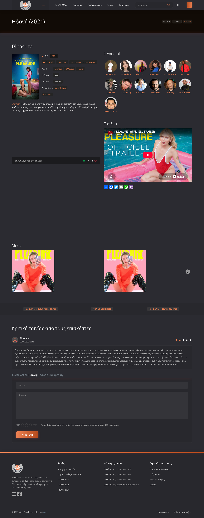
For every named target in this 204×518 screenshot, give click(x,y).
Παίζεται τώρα (156, 474)
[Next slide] (188, 271)
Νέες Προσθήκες (157, 479)
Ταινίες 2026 (63, 479)
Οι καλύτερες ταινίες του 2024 (117, 479)
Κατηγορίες (124, 5)
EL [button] (178, 5)
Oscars (153, 484)
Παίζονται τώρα (95, 5)
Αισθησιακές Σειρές (102, 309)
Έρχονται (159, 469)
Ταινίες (110, 5)
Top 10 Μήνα (61, 5)
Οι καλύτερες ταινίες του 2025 (117, 474)
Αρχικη (166, 21)
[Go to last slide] (16, 271)
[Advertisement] (56, 133)
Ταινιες (177, 21)
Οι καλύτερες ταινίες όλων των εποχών (121, 484)
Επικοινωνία (163, 512)
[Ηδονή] (25, 76)
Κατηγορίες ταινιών (66, 469)
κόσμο (73, 107)
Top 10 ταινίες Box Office (69, 474)
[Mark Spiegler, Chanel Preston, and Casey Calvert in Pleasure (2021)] (79, 271)
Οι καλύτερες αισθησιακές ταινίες (41, 309)
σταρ (63, 107)
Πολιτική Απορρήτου (182, 512)
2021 (54, 56)
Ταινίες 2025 (63, 484)
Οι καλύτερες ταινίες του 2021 (163, 309)
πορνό (58, 107)
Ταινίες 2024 (63, 489)
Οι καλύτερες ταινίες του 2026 (117, 469)
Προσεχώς (77, 5)
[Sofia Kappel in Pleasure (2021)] (33, 271)
